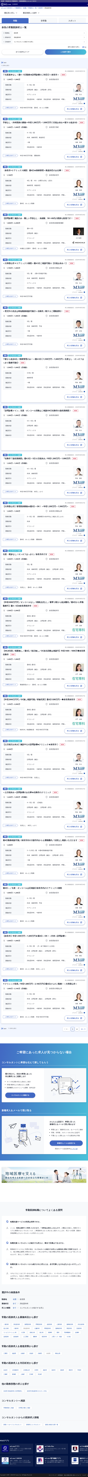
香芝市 (71, 1370)
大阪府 (31, 1353)
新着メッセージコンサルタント (13, 1424)
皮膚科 (77, 1332)
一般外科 (16, 1328)
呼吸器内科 (39, 1324)
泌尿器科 (6, 1336)
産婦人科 (32, 1332)
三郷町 (5, 1374)
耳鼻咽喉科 (67, 1332)
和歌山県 (57, 1353)
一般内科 (6, 1324)
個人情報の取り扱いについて (72, 1475)
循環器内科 (28, 1324)
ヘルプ (84, 1475)
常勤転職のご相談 (9, 1408)
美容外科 (44, 1336)
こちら (73, 1149)
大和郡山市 (26, 1370)
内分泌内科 (81, 1324)
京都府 (23, 1353)
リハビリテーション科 (10, 1332)
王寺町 (31, 1374)
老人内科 (6, 1328)
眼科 (58, 1332)
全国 (14, 1299)
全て (14, 1303)
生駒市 (62, 1370)
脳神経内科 (70, 1324)
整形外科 (69, 1328)
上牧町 (23, 1374)
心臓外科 (37, 1328)
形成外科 (79, 1328)
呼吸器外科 (47, 1328)
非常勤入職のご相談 (24, 1408)
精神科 (50, 1332)
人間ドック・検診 (57, 1336)
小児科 (23, 1332)
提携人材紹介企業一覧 (51, 1424)
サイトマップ (52, 1475)
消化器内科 (16, 1324)
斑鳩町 (14, 1374)
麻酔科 (35, 1336)
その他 (69, 1336)
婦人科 (41, 1332)
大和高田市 (15, 1370)
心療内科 (59, 1324)
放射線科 (16, 1336)
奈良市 (5, 1370)
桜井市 (53, 1370)
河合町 (40, 1374)
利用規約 (60, 1475)
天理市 (36, 1370)
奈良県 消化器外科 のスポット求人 (37, 1391)
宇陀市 (79, 1370)
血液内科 (49, 1324)
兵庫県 (40, 1353)
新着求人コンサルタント (33, 1424)
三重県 (5, 1353)
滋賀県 (14, 1353)
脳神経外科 (58, 1328)
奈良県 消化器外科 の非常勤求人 (13, 1391)
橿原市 (45, 1370)
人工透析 (25, 1336)
